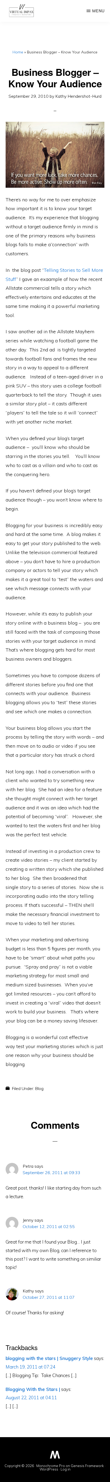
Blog (39, 1088)
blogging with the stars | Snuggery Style (49, 1358)
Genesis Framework (87, 1466)
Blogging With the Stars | (33, 1389)
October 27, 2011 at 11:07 (49, 1297)
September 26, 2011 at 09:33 (51, 1172)
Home (18, 52)
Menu (98, 10)
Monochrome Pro (50, 1466)
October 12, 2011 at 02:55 (49, 1226)
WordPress (49, 1469)
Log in (65, 1469)
